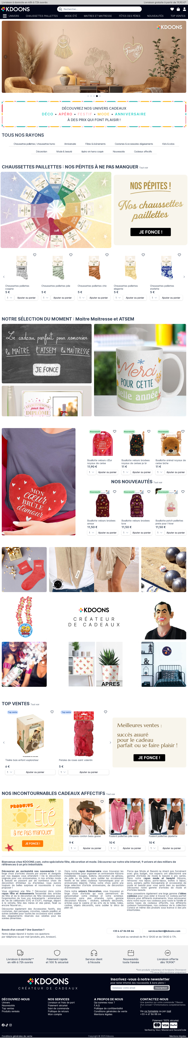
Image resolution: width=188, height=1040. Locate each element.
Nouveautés (155, 15)
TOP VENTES (20, 703)
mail (169, 1011)
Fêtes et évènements (24, 664)
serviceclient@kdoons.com (164, 931)
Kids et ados (163, 664)
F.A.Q (97, 1005)
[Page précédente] (6, 57)
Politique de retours (58, 1011)
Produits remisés (11, 1011)
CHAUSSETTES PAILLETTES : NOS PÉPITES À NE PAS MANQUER (75, 166)
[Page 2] (91, 96)
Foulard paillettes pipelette (163, 836)
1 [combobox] (7, 297)
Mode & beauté (64, 151)
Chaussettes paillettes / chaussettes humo (34, 143)
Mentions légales (103, 1014)
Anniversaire (70, 143)
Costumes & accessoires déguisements (134, 143)
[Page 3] (94, 96)
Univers (14, 15)
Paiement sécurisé (58, 1005)
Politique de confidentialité (108, 1008)
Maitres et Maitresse (98, 15)
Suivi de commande (58, 1008)
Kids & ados (168, 143)
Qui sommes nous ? (104, 1002)
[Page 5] (100, 96)
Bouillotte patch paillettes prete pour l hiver (169, 522)
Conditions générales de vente (110, 1011)
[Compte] (184, 9)
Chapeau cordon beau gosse (85, 836)
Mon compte (55, 1014)
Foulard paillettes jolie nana (124, 836)
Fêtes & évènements (95, 143)
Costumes (164, 617)
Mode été (71, 15)
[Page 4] (97, 96)
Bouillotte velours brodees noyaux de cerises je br (135, 462)
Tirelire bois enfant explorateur (21, 760)
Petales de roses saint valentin (76, 760)
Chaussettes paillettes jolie (55, 285)
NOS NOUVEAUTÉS (136, 481)
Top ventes (178, 15)
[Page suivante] (182, 57)
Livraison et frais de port (61, 1002)
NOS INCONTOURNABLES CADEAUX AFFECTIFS (58, 793)
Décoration (41, 151)
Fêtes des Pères (129, 15)
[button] (12, 297)
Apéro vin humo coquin (92, 151)
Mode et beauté (94, 569)
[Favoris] (172, 9)
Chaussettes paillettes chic (92, 285)
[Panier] (178, 9)
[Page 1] (88, 96)
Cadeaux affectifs (143, 151)
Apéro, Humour (164, 569)
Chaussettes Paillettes (42, 15)
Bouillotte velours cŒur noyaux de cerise (99, 462)
